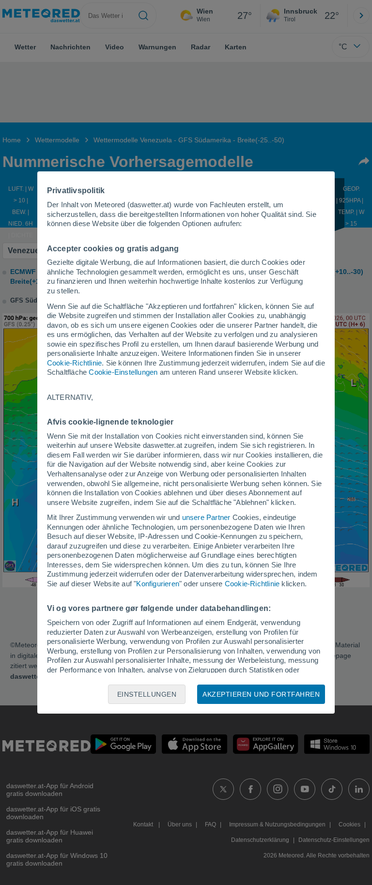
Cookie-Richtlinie (74, 363)
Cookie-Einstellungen (123, 372)
